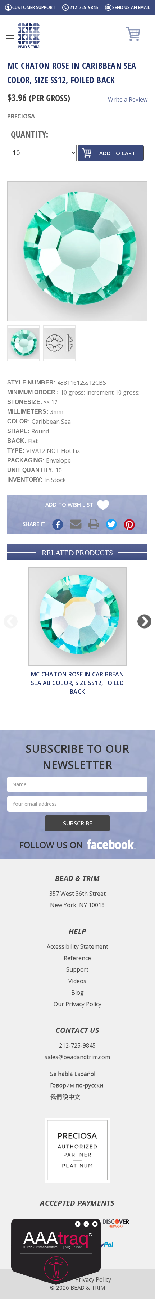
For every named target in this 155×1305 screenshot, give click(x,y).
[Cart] (133, 34)
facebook (110, 843)
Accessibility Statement (77, 946)
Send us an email (131, 7)
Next (144, 621)
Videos (77, 981)
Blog (77, 992)
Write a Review (127, 99)
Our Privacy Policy (77, 1004)
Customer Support (33, 7)
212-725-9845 (83, 7)
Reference (77, 958)
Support (77, 969)
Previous (11, 621)
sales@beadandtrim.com (77, 1057)
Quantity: (29, 134)
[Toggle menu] (10, 35)
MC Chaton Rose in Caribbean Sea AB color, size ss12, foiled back (77, 683)
